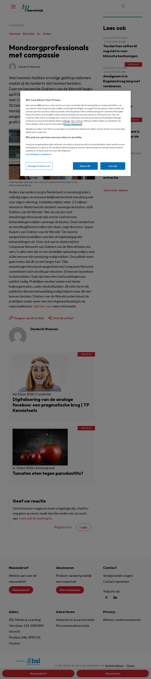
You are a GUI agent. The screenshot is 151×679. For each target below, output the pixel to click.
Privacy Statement (73, 124)
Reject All (85, 166)
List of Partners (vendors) (38, 154)
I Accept (112, 166)
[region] (75, 133)
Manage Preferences (39, 166)
